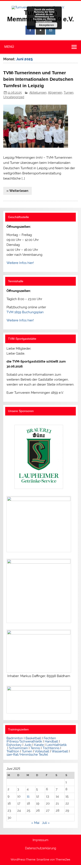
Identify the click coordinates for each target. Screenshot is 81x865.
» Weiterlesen (17, 191)
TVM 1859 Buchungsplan (25, 312)
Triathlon (12, 751)
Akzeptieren (46, 25)
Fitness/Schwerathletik (24, 741)
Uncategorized (13, 97)
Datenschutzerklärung (40, 848)
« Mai (35, 823)
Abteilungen (37, 92)
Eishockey (14, 745)
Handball (51, 741)
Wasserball (60, 751)
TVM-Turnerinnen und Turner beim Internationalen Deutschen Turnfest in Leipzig (38, 79)
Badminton (14, 738)
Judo (28, 745)
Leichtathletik (56, 745)
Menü (9, 46)
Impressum (40, 840)
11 (28, 796)
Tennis (35, 748)
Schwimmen (18, 748)
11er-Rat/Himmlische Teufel (27, 754)
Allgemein (55, 92)
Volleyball (42, 751)
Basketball (33, 738)
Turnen (68, 92)
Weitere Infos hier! (20, 263)
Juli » (46, 823)
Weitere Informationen (46, 20)
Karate (39, 745)
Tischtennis (51, 748)
